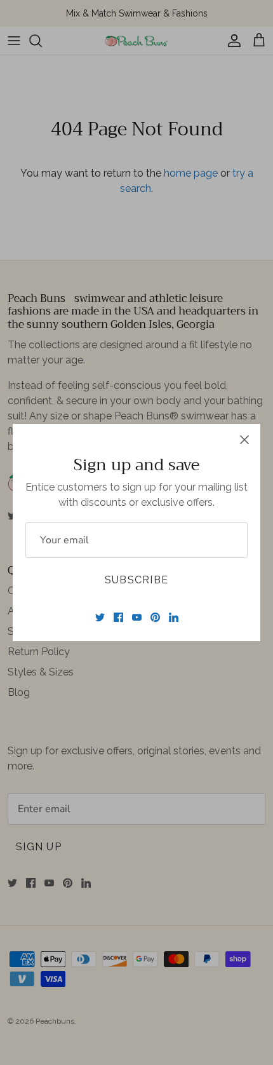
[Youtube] (137, 617)
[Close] (244, 440)
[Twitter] (100, 617)
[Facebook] (118, 617)
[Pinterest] (155, 617)
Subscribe (137, 580)
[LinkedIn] (173, 617)
